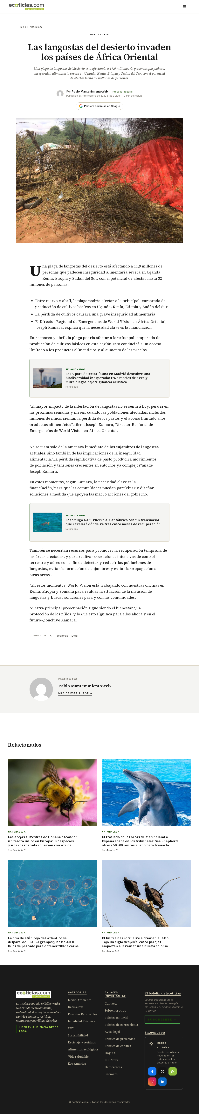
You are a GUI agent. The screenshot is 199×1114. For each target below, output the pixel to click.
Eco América (77, 1064)
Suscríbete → (162, 1019)
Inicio (23, 26)
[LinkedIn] (162, 1081)
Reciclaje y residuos (82, 1042)
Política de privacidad (120, 1039)
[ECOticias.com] (26, 6)
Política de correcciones (122, 1025)
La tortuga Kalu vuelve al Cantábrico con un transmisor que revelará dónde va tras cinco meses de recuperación (113, 522)
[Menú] (184, 6)
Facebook (61, 635)
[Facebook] (152, 1071)
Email (75, 635)
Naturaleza (36, 26)
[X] (162, 1071)
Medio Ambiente (79, 1000)
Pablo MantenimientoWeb (90, 91)
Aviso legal (112, 1032)
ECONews (111, 1060)
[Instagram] (152, 1081)
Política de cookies (118, 1046)
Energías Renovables (82, 1014)
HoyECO (110, 1053)
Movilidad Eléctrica (81, 1021)
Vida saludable (78, 1057)
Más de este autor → (75, 693)
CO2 (71, 1028)
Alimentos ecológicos (83, 1049)
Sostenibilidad (78, 1035)
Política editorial (116, 1018)
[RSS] (172, 1071)
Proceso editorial (123, 91)
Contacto (111, 1003)
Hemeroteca (113, 1067)
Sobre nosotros (115, 1010)
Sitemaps (111, 1074)
